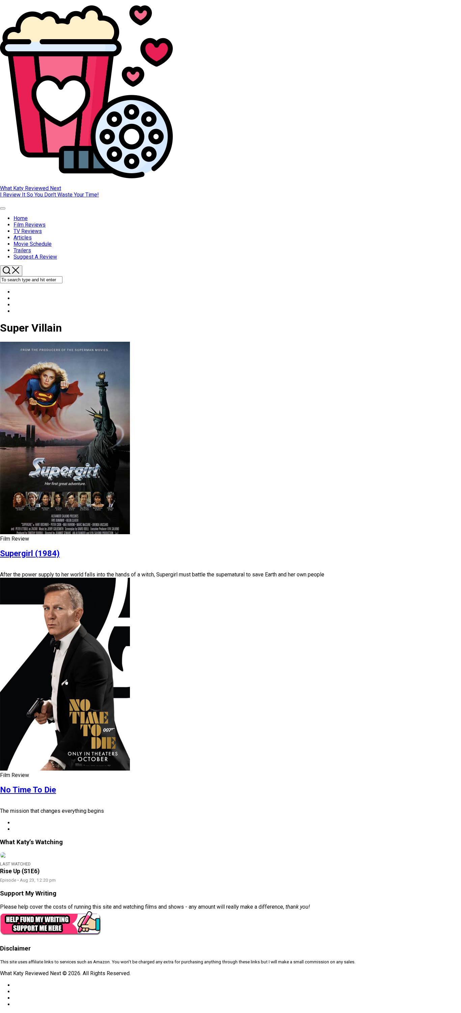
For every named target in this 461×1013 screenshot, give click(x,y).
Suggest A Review (35, 257)
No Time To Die (28, 790)
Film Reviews (29, 225)
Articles (22, 237)
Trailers (22, 250)
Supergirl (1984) (30, 553)
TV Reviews (27, 231)
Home (20, 218)
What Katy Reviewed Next (30, 188)
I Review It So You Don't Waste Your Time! (49, 194)
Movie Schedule (32, 244)
